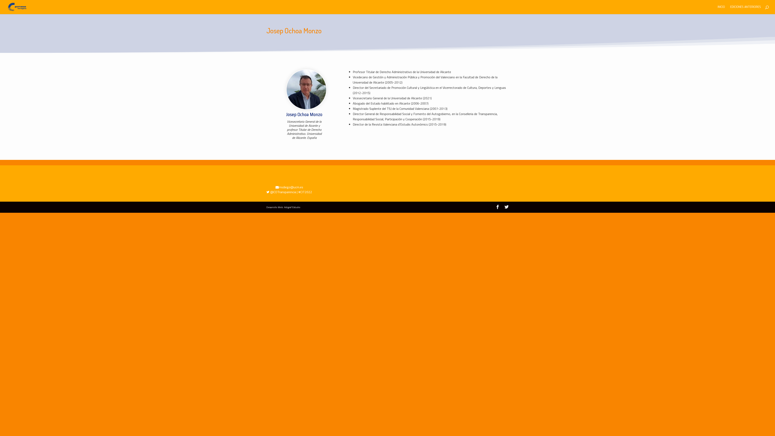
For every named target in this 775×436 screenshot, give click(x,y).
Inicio (721, 7)
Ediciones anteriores (745, 7)
